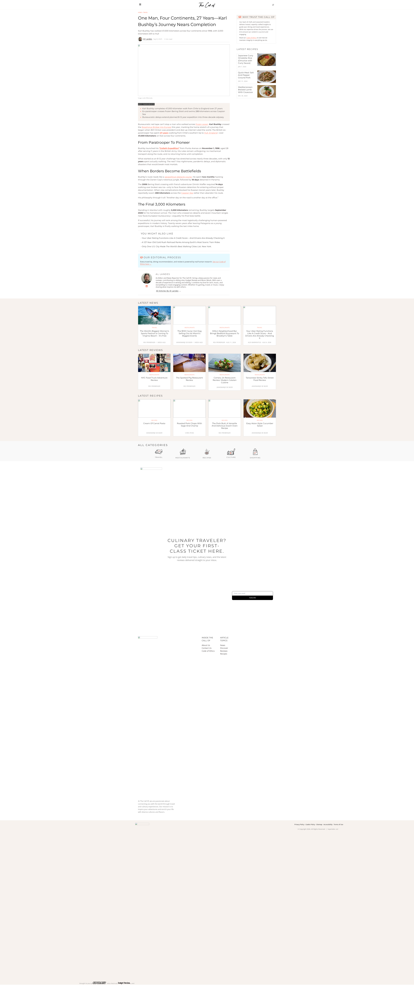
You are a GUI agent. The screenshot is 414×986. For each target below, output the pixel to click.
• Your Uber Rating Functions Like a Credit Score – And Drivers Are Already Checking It (183, 238)
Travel (145, 12)
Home (140, 12)
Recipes (207, 458)
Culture (231, 457)
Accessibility (328, 824)
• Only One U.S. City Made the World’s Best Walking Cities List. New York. (176, 246)
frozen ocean (202, 124)
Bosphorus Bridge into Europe (156, 127)
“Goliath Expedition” (169, 148)
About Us (206, 645)
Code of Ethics (251, 38)
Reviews (223, 651)
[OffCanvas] (140, 5)
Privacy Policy (299, 824)
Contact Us (207, 648)
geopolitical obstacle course (178, 177)
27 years (164, 133)
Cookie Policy (310, 824)
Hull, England (210, 133)
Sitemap (319, 824)
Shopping (255, 458)
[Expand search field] (273, 5)
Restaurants (183, 458)
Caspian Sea (187, 193)
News (222, 645)
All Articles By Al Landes (167, 291)
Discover (224, 648)
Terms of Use (338, 824)
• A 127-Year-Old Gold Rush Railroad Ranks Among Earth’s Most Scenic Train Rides (180, 242)
